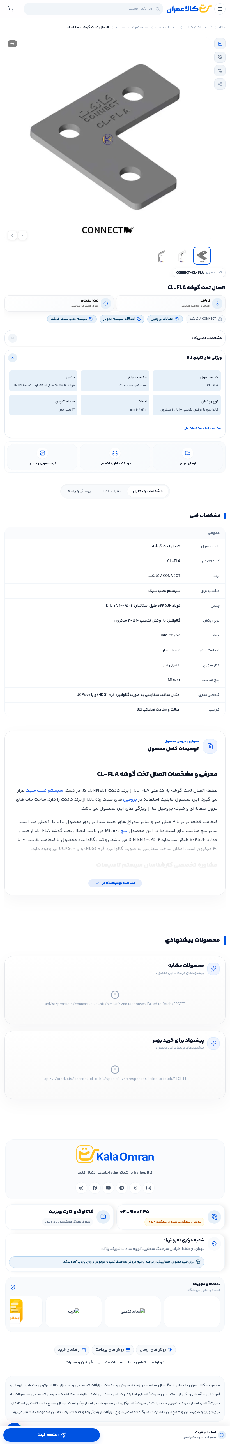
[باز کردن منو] (220, 9)
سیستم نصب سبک (132, 27)
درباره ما (157, 1362)
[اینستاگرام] (148, 1187)
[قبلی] (215, 1312)
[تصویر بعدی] (12, 235)
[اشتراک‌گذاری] (220, 84)
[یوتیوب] (108, 1187)
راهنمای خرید (69, 1350)
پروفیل (130, 799)
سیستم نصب (166, 27)
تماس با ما (137, 1362)
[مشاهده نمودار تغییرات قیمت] (220, 43)
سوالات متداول (110, 1362)
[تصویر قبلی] (22, 235)
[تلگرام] (121, 1187)
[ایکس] (135, 1187)
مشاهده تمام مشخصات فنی (200, 428)
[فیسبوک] (94, 1187)
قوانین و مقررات (79, 1362)
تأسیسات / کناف (198, 27)
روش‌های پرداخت (109, 1350)
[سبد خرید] (10, 9)
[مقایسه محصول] (220, 70)
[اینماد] (192, 1311)
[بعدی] (15, 1312)
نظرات (112, 491)
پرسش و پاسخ (79, 491)
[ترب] (74, 1311)
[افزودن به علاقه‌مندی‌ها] (220, 57)
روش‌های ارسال (153, 1350)
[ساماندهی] (133, 1311)
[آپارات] (81, 1187)
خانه (222, 27)
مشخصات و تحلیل (148, 491)
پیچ (124, 831)
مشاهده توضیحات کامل (118, 883)
